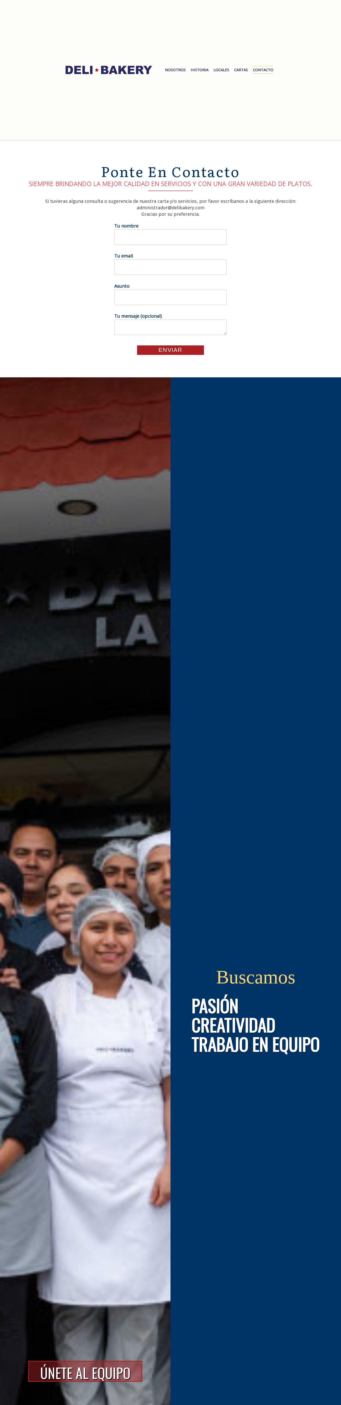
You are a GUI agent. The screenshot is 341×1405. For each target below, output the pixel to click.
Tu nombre (126, 226)
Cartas (241, 69)
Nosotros (175, 69)
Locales (221, 69)
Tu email (123, 256)
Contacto (263, 69)
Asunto (122, 286)
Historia (199, 69)
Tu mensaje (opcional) (138, 316)
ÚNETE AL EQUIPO (85, 1372)
